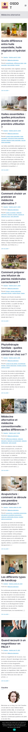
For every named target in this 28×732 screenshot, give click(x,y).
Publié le (15, 57)
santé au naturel (5, 367)
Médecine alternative (13, 60)
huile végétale (11, 65)
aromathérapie (9, 63)
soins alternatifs (15, 216)
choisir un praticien (11, 212)
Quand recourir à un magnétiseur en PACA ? (13, 643)
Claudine (5, 57)
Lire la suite (4, 90)
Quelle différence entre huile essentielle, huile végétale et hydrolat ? (13, 47)
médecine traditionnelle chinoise (9, 517)
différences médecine (11, 439)
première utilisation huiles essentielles (11, 140)
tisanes (23, 293)
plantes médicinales (15, 291)
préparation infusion (6, 293)
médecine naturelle (12, 214)
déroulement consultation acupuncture (11, 515)
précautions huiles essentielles (16, 138)
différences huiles (18, 63)
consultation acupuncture (19, 513)
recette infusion (16, 293)
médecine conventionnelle (14, 441)
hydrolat (17, 65)
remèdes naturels (21, 365)
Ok (14, 729)
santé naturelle (12, 442)
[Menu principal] (25, 5)
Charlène (5, 583)
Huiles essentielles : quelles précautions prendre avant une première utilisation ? (13, 121)
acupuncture (9, 513)
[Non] (26, 726)
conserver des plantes (11, 363)
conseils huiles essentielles (13, 136)
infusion (8, 291)
